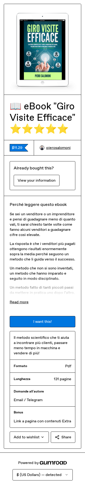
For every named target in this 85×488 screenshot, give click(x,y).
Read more (19, 302)
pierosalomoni (58, 147)
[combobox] (29, 437)
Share (66, 437)
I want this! (42, 321)
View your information (36, 180)
